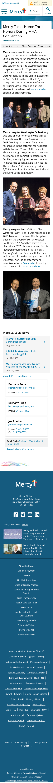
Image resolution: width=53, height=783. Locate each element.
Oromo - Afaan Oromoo (36, 694)
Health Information (26, 580)
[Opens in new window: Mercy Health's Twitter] (23, 514)
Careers (26, 575)
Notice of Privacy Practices (26, 584)
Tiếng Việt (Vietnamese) (20, 678)
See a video (29, 263)
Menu (4, 13)
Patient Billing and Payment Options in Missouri (26, 773)
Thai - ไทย (23, 710)
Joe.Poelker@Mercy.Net (20, 424)
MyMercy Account (9, 3)
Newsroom (26, 607)
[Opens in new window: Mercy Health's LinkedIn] (37, 514)
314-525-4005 (22, 429)
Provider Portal (26, 629)
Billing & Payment (26, 570)
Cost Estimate (26, 615)
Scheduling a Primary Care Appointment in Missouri (26, 781)
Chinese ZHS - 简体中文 (18, 704)
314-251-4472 (22, 392)
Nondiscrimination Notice (26, 612)
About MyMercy (26, 566)
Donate (26, 593)
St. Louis (23, 441)
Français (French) (35, 651)
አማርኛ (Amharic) (17, 651)
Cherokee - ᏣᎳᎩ (39, 710)
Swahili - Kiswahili (14, 694)
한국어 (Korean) (36, 656)
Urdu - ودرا (11, 710)
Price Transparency (26, 597)
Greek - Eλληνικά (13, 688)
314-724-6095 (19, 432)
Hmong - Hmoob (34, 699)
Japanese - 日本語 (36, 720)
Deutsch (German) (17, 656)
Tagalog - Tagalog (36, 672)
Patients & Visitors (26, 625)
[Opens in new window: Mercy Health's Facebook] (16, 514)
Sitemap (8, 742)
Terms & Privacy (21, 742)
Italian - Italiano (26, 726)
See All (25, 524)
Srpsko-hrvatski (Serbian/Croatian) (26, 667)
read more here (31, 266)
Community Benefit (26, 620)
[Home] (18, 11)
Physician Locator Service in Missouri (26, 777)
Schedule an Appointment (26, 589)
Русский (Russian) (39, 662)
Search (48, 13)
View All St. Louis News (16, 376)
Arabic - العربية (17, 715)
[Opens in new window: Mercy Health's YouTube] (30, 514)
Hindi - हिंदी (39, 678)
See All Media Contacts (20, 449)
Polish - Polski (17, 699)
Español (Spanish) (16, 672)
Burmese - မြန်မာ (35, 715)
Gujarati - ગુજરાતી (16, 720)
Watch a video (39, 89)
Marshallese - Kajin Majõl (36, 688)
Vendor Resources (26, 634)
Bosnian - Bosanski (35, 683)
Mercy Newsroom (10, 46)
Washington (34, 441)
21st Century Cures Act (39, 742)
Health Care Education (26, 602)
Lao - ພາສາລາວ (16, 683)
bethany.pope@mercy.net (21, 387)
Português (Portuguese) (16, 662)
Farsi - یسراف (39, 704)
